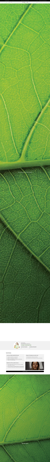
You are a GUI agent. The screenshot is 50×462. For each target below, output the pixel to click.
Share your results (25, 371)
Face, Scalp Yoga (41, 2)
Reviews (37, 2)
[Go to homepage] (25, 2)
